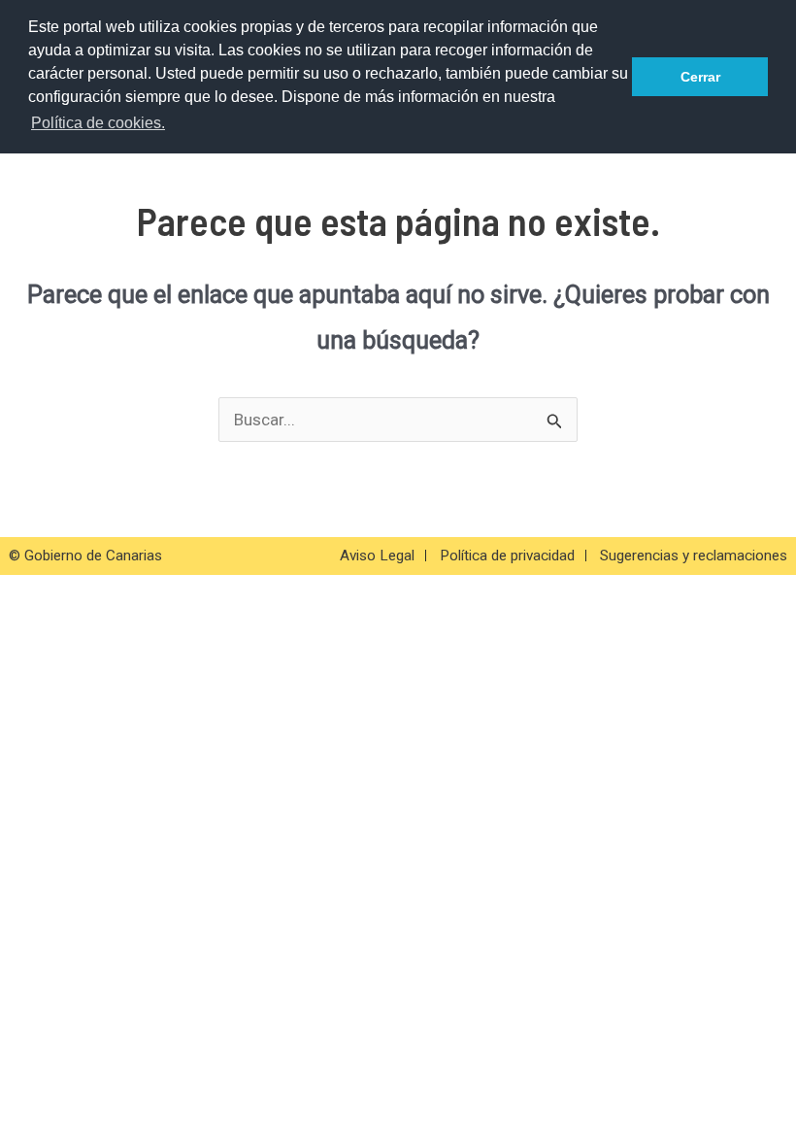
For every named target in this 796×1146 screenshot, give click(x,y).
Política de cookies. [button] (98, 123)
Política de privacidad (507, 555)
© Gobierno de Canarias (85, 555)
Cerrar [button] (700, 76)
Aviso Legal (377, 555)
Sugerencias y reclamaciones (693, 555)
